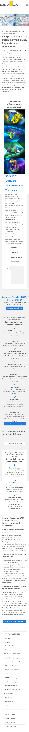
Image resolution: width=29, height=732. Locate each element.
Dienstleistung (6, 565)
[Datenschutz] (14, 702)
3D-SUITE (14, 248)
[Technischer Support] (14, 682)
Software (10, 562)
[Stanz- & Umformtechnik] (14, 670)
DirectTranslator (16, 257)
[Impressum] (14, 698)
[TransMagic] (14, 650)
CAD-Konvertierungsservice (14, 613)
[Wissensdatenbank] (14, 686)
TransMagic (15, 262)
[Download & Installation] (14, 690)
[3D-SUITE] (14, 638)
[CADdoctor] (14, 642)
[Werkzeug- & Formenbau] (14, 666)
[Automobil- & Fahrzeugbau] (14, 662)
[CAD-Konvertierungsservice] (14, 678)
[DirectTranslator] (14, 646)
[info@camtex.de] (14, 722)
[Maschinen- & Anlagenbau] (14, 658)
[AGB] (14, 706)
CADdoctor (14, 252)
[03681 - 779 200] (14, 719)
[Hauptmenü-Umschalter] (27, 5)
